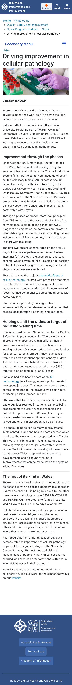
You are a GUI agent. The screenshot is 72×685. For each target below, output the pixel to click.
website (16, 578)
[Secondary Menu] (64, 44)
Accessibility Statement (36, 642)
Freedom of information (36, 660)
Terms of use (36, 651)
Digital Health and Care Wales (39, 680)
